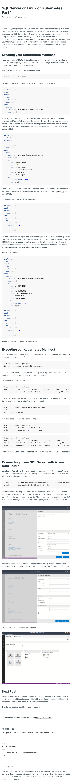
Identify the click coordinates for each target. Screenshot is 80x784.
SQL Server (21, 733)
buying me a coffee (43, 717)
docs (36, 121)
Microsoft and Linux (35, 733)
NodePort (60, 191)
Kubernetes (49, 733)
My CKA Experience (10, 745)
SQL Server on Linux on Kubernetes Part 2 (19, 754)
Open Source (10, 733)
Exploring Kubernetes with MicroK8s (43, 39)
